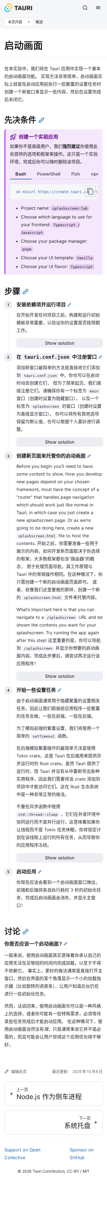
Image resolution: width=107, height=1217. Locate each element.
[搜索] (85, 7)
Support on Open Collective (22, 1153)
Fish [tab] (75, 174)
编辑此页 (19, 1071)
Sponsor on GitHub (82, 1153)
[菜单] (98, 7)
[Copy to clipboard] (90, 191)
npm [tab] (95, 174)
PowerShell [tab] (48, 174)
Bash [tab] (20, 174)
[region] (54, 192)
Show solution (59, 343)
